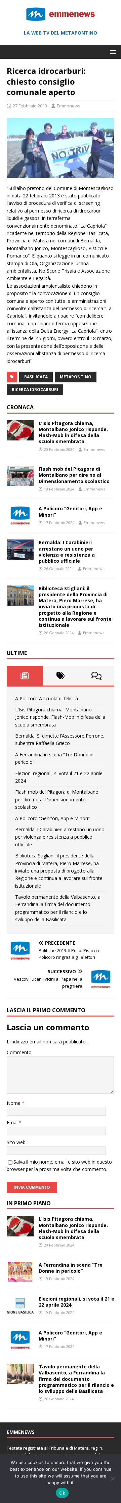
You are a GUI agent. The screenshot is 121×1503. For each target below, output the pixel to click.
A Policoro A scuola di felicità (46, 698)
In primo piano (29, 1203)
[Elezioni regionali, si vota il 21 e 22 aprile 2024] (20, 1312)
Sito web (16, 1142)
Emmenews (68, 106)
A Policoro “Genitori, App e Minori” (70, 511)
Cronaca (20, 407)
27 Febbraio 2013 (30, 106)
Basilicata (36, 377)
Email (12, 1122)
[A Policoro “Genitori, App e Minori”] (20, 522)
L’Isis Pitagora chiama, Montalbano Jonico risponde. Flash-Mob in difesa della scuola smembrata (73, 432)
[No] (112, 1478)
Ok (62, 1493)
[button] (111, 51)
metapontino (75, 377)
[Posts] (25, 676)
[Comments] (96, 676)
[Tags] (61, 676)
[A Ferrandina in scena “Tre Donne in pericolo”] (20, 1278)
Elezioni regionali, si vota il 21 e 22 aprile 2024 (76, 1302)
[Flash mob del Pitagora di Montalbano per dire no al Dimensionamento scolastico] (20, 482)
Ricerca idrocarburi (35, 389)
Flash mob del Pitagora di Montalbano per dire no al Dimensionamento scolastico (74, 475)
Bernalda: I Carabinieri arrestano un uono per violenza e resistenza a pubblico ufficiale (67, 551)
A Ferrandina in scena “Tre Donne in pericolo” (71, 1268)
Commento (19, 1052)
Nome (14, 1103)
